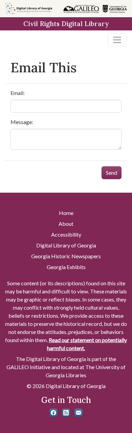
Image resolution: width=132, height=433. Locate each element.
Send (111, 172)
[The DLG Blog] (66, 413)
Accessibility (66, 234)
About (66, 223)
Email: (17, 93)
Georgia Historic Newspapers (66, 256)
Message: (21, 122)
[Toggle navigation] (117, 40)
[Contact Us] (78, 413)
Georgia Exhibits (66, 267)
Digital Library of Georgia (66, 245)
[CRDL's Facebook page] (53, 413)
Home (66, 213)
